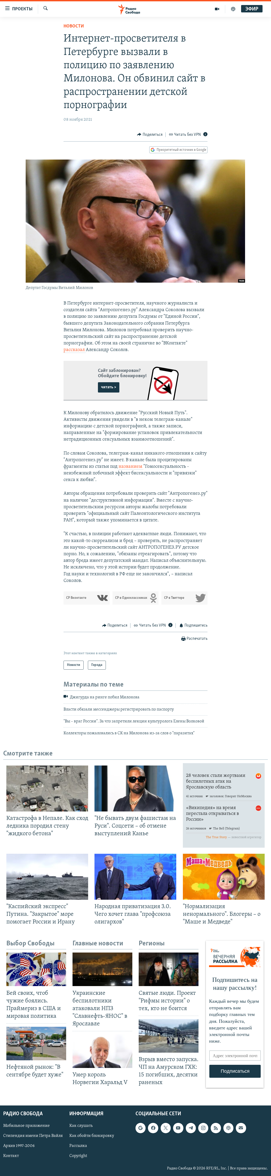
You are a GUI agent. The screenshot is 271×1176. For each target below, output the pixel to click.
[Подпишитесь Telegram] (191, 1128)
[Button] (149, 134)
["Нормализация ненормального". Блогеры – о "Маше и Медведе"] (224, 877)
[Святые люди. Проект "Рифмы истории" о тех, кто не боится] (168, 969)
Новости (74, 26)
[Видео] (217, 9)
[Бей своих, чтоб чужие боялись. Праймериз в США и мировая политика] (36, 969)
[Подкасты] (228, 1128)
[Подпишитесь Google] (141, 1128)
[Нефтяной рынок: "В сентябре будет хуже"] (36, 1043)
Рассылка (78, 1146)
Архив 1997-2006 (19, 1146)
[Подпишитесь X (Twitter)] (166, 1128)
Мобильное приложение (26, 1126)
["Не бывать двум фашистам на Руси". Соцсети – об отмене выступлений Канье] (135, 788)
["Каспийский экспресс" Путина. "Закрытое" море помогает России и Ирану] (47, 877)
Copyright (78, 1156)
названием (131, 466)
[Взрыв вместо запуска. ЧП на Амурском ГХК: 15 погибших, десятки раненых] (168, 1036)
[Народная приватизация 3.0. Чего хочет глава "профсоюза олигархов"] (135, 877)
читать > (108, 387)
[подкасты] (233, 9)
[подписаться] (241, 1128)
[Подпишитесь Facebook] (153, 1128)
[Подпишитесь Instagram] (203, 1128)
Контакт (11, 1156)
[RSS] (216, 1128)
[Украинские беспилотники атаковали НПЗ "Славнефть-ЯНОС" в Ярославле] (102, 969)
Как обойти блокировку (91, 1136)
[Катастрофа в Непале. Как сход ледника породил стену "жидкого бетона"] (47, 788)
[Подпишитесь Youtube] (178, 1128)
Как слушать (81, 1126)
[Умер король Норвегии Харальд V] (102, 1051)
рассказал (75, 350)
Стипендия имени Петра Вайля (33, 1136)
